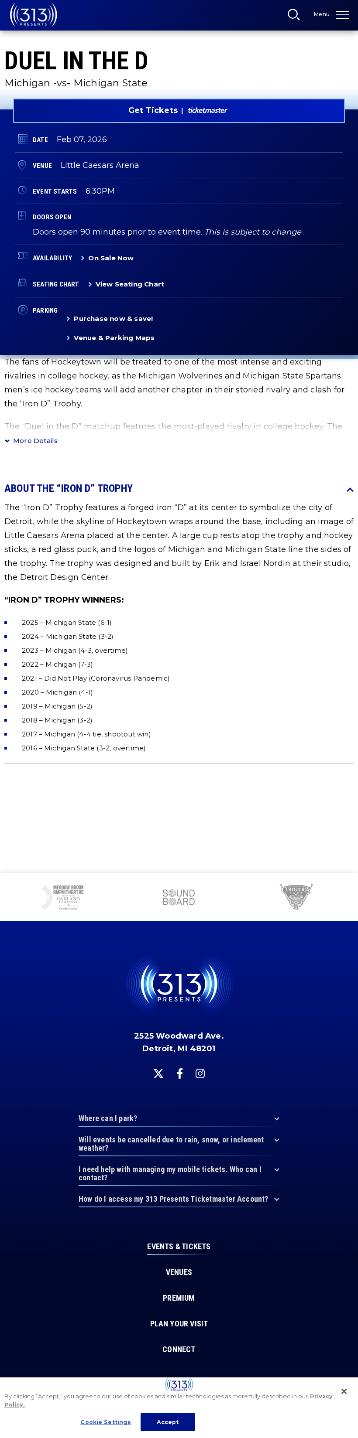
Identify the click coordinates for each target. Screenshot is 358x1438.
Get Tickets (153, 110)
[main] (179, 436)
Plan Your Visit (179, 1323)
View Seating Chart (130, 284)
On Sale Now (111, 258)
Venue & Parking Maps (114, 338)
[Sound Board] (179, 898)
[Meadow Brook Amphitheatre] (62, 898)
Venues (179, 1272)
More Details (35, 440)
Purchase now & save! (113, 318)
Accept (168, 1422)
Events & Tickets (178, 1246)
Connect (178, 1349)
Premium (179, 1298)
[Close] (344, 1391)
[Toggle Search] (296, 17)
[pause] (348, 884)
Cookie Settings (105, 1422)
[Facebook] (179, 1073)
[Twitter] (158, 1073)
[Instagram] (200, 1073)
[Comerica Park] (296, 898)
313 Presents (34, 15)
